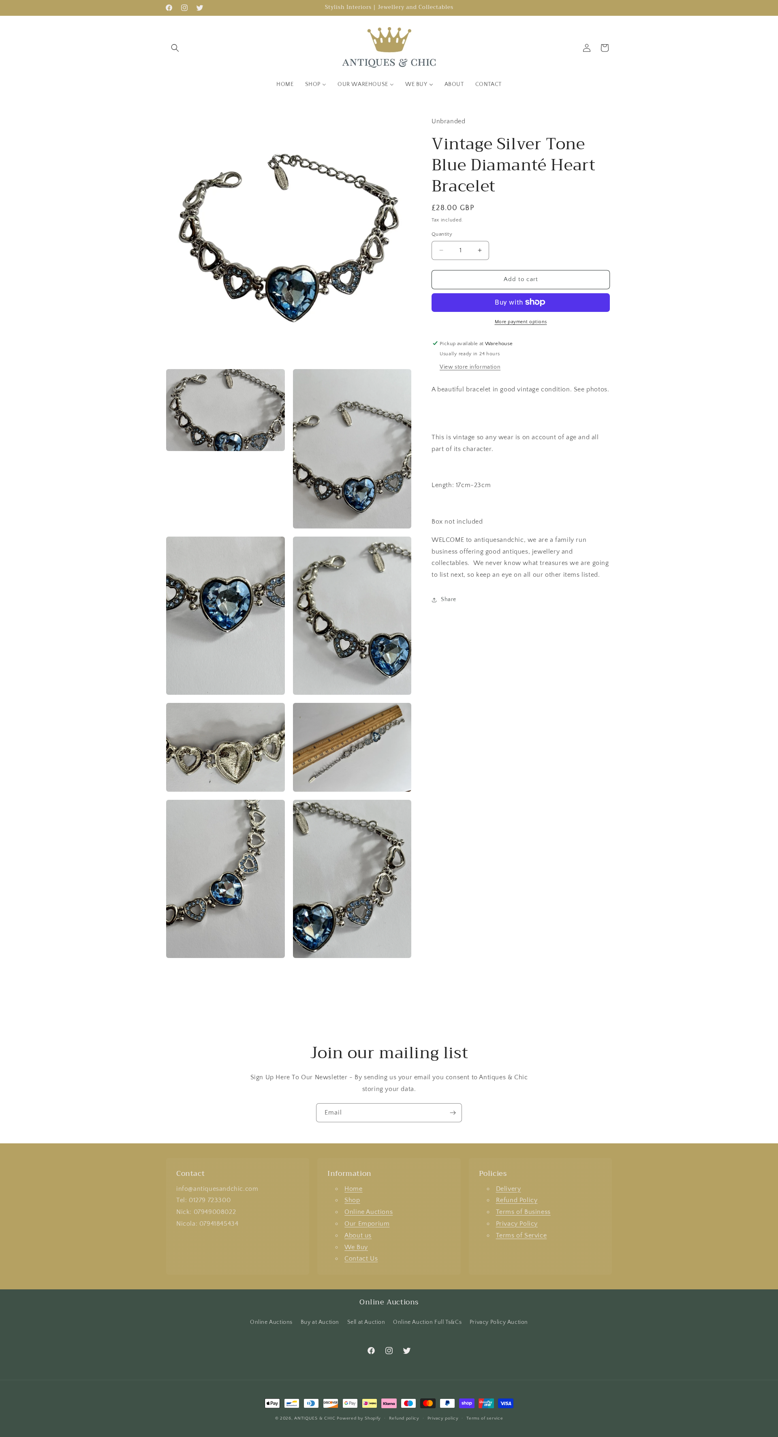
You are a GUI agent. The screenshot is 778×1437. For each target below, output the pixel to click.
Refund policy (404, 1418)
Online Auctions (368, 1212)
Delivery (508, 1188)
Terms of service (484, 1418)
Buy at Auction (320, 1322)
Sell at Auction (366, 1322)
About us (358, 1235)
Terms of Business (523, 1212)
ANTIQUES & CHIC (315, 1418)
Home (353, 1188)
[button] (175, 48)
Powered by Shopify (359, 1418)
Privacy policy (443, 1418)
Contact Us (361, 1258)
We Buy (356, 1247)
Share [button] (448, 599)
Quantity (442, 234)
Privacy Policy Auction (499, 1322)
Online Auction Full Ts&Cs (427, 1322)
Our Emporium (366, 1223)
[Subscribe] (453, 1112)
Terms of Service (521, 1235)
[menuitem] (285, 84)
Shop (352, 1200)
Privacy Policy (517, 1223)
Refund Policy (517, 1200)
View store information (470, 366)
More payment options (521, 321)
